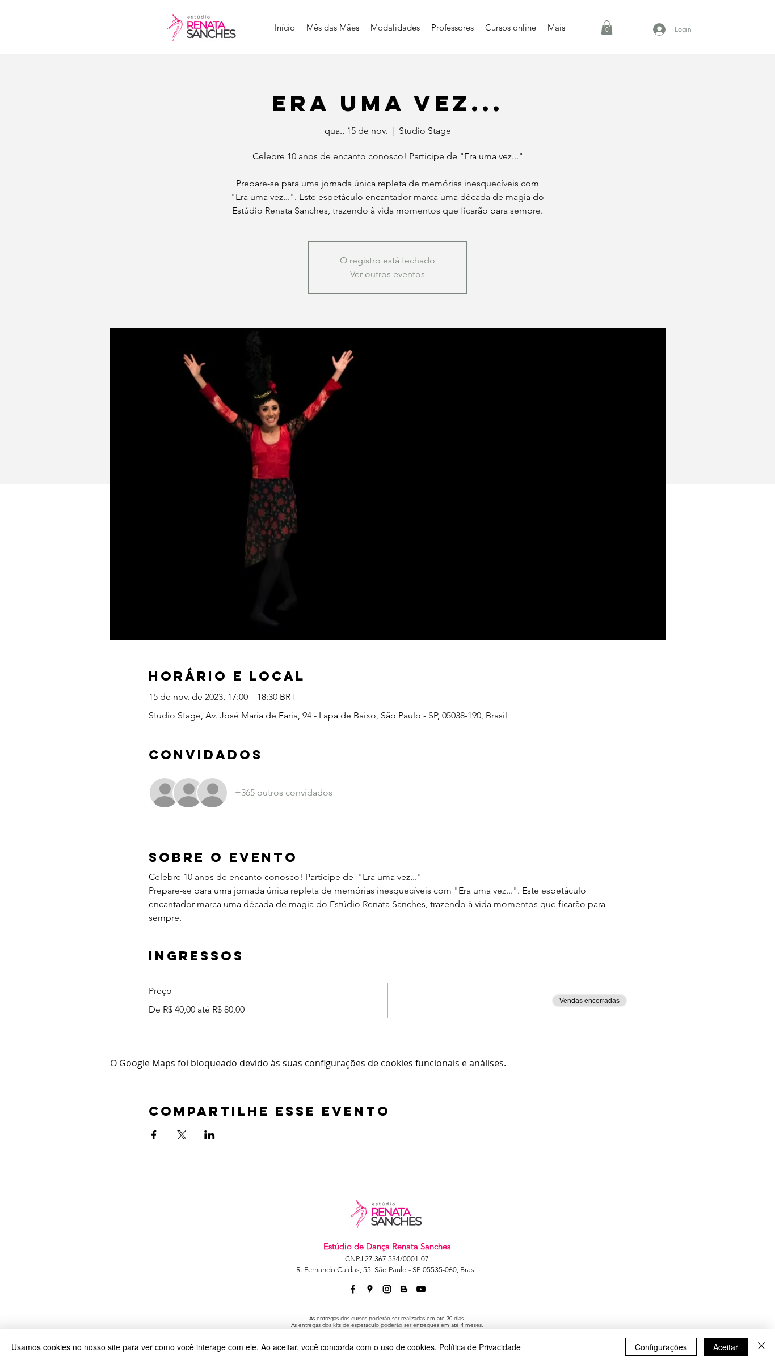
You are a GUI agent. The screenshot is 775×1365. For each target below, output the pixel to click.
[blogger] (404, 1289)
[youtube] (421, 1289)
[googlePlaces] (370, 1289)
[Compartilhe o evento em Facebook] (154, 1134)
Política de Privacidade (480, 1347)
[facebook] (353, 1289)
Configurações (661, 1347)
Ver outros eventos (387, 274)
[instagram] (387, 1289)
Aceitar (725, 1347)
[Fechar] (761, 1347)
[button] (607, 27)
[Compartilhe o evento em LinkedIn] (209, 1134)
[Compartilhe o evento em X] (181, 1134)
